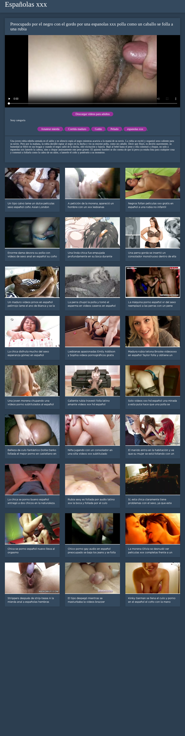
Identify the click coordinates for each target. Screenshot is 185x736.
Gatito (98, 129)
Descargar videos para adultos (93, 114)
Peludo (115, 129)
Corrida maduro (77, 129)
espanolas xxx (135, 129)
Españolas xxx (26, 4)
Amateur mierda (50, 129)
